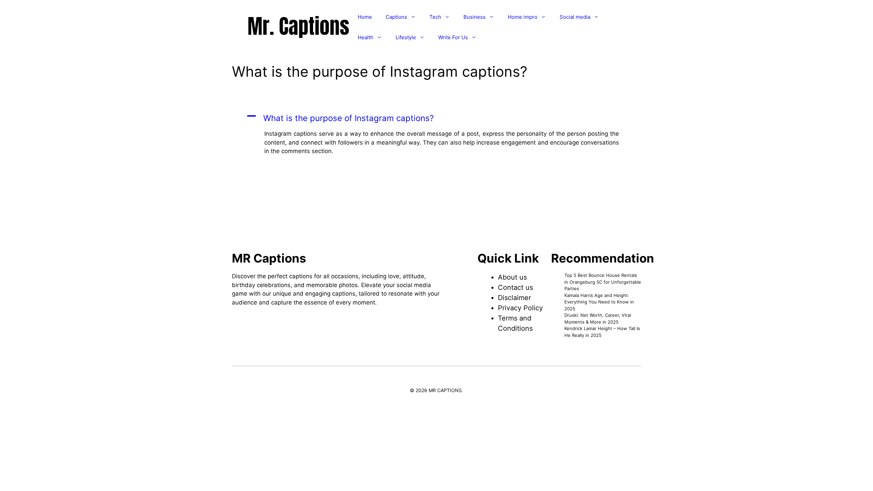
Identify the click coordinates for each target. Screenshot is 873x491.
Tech (435, 17)
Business (474, 17)
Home (365, 17)
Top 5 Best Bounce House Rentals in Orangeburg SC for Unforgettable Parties (602, 281)
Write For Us (453, 37)
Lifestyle (406, 37)
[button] (436, 118)
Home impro (522, 17)
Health (365, 37)
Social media (575, 17)
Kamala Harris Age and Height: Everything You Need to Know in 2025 (599, 302)
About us (512, 277)
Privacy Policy (520, 308)
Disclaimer (514, 298)
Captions (396, 17)
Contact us (515, 287)
